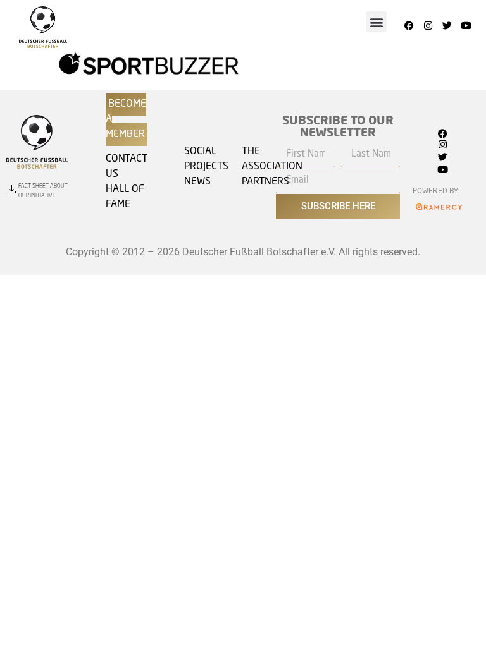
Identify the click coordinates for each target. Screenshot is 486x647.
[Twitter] (446, 25)
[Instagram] (427, 25)
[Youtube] (465, 25)
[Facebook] (408, 25)
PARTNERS (265, 182)
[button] (376, 21)
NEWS (197, 182)
